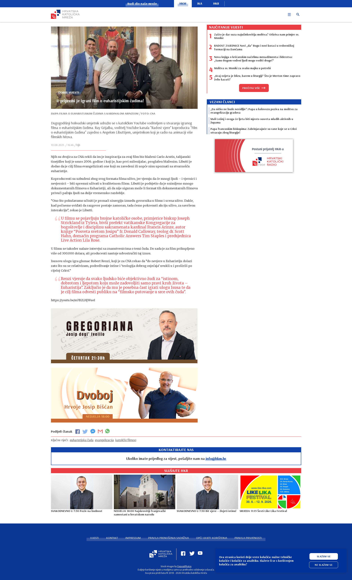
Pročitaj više (251, 88)
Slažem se (324, 556)
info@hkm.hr (216, 458)
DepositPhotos (184, 566)
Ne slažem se (323, 564)
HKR (216, 3)
